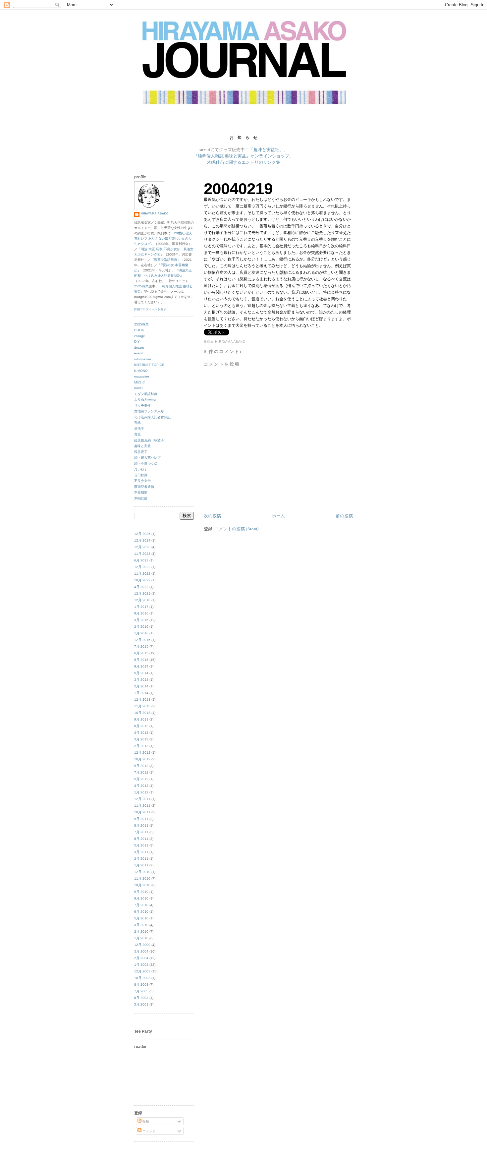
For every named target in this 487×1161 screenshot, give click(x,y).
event (138, 353)
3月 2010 (141, 925)
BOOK (139, 330)
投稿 (145, 1121)
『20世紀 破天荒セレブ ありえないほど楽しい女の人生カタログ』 (163, 238)
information (142, 359)
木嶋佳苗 (140, 498)
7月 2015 (141, 646)
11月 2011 (142, 805)
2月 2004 (141, 958)
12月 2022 (142, 567)
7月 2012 (141, 772)
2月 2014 (141, 686)
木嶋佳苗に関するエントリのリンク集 (243, 162)
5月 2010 (141, 918)
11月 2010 (142, 878)
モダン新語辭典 (145, 394)
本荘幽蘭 (140, 492)
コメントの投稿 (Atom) (236, 529)
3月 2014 (141, 679)
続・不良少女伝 (145, 463)
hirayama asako (155, 213)
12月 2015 (142, 640)
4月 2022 (141, 587)
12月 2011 (142, 799)
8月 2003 (141, 984)
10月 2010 (142, 885)
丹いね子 (140, 469)
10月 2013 (142, 713)
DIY (137, 341)
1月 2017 (141, 607)
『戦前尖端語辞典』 (166, 259)
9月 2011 (141, 819)
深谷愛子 (140, 452)
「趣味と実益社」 (266, 149)
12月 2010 (142, 872)
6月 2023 (141, 560)
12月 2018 (142, 600)
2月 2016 (141, 626)
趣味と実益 (142, 446)
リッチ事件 (142, 405)
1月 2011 (141, 865)
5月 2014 (141, 673)
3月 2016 (141, 620)
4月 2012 (141, 785)
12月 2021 (142, 593)
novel (138, 388)
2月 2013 (141, 746)
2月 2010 (141, 931)
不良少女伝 (142, 481)
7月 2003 (141, 991)
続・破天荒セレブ (147, 457)
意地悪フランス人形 (149, 411)
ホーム (278, 516)
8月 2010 (141, 898)
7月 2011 (141, 832)
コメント (148, 1131)
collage (139, 336)
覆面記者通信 (144, 487)
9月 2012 (141, 766)
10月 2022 (142, 580)
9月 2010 (141, 892)
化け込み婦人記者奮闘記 (152, 417)
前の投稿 (344, 516)
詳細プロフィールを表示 (150, 309)
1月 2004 (141, 964)
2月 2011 (141, 858)
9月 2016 (141, 613)
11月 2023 (142, 553)
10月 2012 (142, 759)
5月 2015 (141, 660)
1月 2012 (141, 792)
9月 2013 (141, 719)
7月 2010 (141, 905)
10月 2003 (142, 978)
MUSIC (139, 382)
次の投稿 (212, 516)
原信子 (139, 429)
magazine (141, 376)
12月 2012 (142, 752)
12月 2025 (142, 534)
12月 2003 (142, 971)
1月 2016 (141, 633)
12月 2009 (142, 945)
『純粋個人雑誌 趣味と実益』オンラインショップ (241, 156)
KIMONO (141, 371)
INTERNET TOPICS (149, 365)
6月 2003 (141, 998)
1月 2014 (141, 693)
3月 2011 (141, 852)
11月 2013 (142, 706)
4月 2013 (141, 732)
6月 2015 (141, 653)
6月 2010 (141, 911)
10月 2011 (142, 812)
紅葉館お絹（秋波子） (150, 440)
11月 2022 (142, 573)
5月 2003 (141, 1004)
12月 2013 (142, 699)
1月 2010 (141, 938)
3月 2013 (141, 739)
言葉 (137, 434)
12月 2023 (142, 547)
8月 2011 (141, 825)
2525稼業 (141, 286)
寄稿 (137, 423)
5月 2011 (141, 845)
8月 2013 (141, 726)
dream (139, 347)
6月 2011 (141, 839)
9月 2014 (141, 666)
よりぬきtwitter (145, 399)
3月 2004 (141, 951)
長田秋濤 (140, 475)
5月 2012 (141, 779)
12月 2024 (142, 540)
